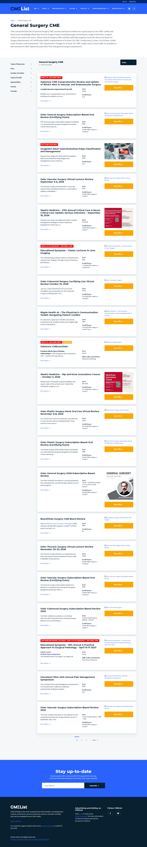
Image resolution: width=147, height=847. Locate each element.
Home (12, 20)
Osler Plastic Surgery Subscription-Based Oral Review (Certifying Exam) (66, 443)
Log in (124, 2)
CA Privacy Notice (43, 839)
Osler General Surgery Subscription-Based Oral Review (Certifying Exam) (67, 116)
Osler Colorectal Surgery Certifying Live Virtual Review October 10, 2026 (67, 282)
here (80, 814)
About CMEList (16, 821)
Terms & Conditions (18, 839)
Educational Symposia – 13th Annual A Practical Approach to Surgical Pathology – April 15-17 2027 (68, 646)
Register (132, 2)
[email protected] (47, 826)
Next (94, 740)
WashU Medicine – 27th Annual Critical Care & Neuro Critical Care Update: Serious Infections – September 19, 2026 (70, 213)
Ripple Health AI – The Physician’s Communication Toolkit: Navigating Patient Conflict (69, 313)
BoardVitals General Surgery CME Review (58, 523)
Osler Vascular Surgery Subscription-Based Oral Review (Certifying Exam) (67, 579)
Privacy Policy (31, 839)
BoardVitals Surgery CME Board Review (62, 519)
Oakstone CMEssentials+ (54, 346)
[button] (128, 62)
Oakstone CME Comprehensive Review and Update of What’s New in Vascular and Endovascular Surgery (70, 83)
